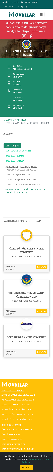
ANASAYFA (8, 120)
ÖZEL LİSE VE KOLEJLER (13, 444)
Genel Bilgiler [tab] (12, 145)
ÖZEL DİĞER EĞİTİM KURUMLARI (17, 449)
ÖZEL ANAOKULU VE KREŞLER (16, 429)
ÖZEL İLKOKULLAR (10, 434)
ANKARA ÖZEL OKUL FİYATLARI (17, 399)
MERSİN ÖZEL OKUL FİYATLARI (17, 419)
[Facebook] (31, 36)
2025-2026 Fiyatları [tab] (15, 160)
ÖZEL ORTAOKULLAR (11, 439)
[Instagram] (24, 36)
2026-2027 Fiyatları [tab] (15, 155)
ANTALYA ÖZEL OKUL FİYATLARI (17, 414)
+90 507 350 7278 (30, 2)
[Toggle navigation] (41, 14)
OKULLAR (21, 120)
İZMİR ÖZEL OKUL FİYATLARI (15, 404)
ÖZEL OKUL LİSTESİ (11, 425)
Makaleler (6, 2)
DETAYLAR (41, 267)
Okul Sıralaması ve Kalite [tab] (18, 150)
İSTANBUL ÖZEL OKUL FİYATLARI (18, 394)
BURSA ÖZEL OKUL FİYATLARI (16, 409)
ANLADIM (26, 467)
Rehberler (15, 2)
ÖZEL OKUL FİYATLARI (12, 390)
